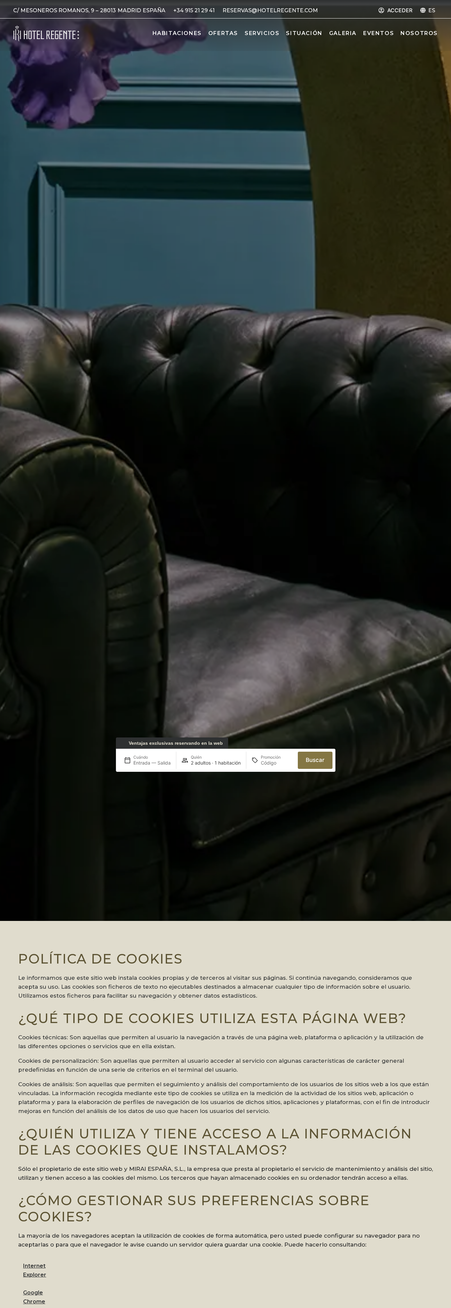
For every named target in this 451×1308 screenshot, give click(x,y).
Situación (304, 33)
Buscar (315, 760)
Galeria (343, 33)
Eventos (378, 33)
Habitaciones (177, 33)
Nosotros (419, 33)
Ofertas (223, 33)
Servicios (262, 33)
